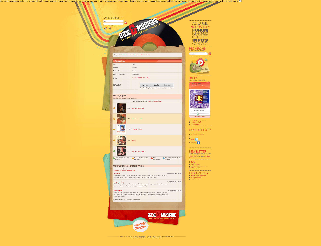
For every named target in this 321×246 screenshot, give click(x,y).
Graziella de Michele (197, 86)
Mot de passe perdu (115, 25)
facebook (194, 142)
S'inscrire (105, 25)
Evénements (141, 236)
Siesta (134, 140)
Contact (159, 236)
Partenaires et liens (167, 236)
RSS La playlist (195, 167)
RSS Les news (195, 164)
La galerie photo (195, 179)
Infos (154, 236)
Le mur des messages (197, 134)
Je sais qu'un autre (137, 119)
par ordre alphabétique (155, 101)
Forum (135, 236)
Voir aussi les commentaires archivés (124, 170)
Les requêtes (195, 124)
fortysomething (119, 182)
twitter (193, 139)
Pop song (194, 84)
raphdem (117, 173)
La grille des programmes (198, 121)
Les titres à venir (195, 122)
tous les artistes (132, 54)
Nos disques (128, 236)
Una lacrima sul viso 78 (139, 151)
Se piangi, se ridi (137, 129)
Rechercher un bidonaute (198, 175)
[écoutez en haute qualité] (110, 29)
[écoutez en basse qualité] (105, 29)
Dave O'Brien (118, 190)
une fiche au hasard (144, 54)
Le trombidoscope (196, 177)
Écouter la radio (199, 116)
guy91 (203, 110)
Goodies (149, 236)
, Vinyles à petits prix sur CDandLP (156, 88)
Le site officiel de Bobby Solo (141, 78)
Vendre (156, 85)
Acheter (145, 85)
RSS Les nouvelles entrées (199, 166)
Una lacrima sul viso (138, 108)
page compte (193, 156)
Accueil (122, 236)
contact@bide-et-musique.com (154, 237)
